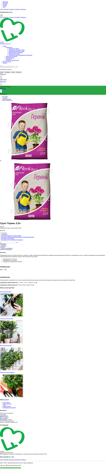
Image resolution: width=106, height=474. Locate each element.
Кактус (13, 72)
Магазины (5, 1)
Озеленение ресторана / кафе (17, 50)
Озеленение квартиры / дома (16, 51)
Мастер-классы (7, 61)
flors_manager (3, 418)
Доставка (5, 3)
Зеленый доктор (10, 57)
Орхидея (7, 72)
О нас (4, 405)
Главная (5, 97)
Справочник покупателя (9, 407)
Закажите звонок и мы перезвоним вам (10, 467)
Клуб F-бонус (6, 402)
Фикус (2, 72)
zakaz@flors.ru (4, 415)
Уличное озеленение (14, 53)
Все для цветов (7, 99)
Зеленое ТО (9, 59)
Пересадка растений (11, 56)
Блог (4, 7)
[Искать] (17, 67)
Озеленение (9, 47)
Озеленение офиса (14, 48)
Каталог (5, 63)
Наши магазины (7, 403)
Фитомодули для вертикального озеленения (20, 55)
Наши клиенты (7, 406)
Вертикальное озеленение (16, 52)
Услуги (4, 46)
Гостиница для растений (12, 60)
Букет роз (18, 72)
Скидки (5, 5)
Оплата (5, 4)
